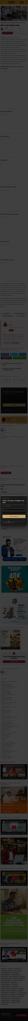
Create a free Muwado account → (8, 522)
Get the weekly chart (14, 516)
